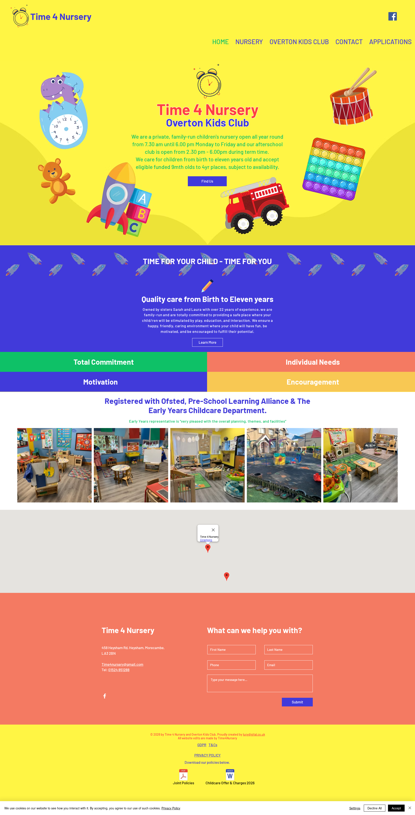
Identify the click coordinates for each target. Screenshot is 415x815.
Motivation (100, 381)
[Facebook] (392, 16)
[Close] (409, 808)
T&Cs (213, 745)
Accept (396, 808)
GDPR (201, 745)
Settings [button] (354, 808)
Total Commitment (103, 361)
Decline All (374, 808)
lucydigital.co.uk (254, 734)
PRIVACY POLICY (207, 755)
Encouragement (313, 381)
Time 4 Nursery (60, 16)
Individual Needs (313, 361)
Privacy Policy (170, 808)
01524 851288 (118, 669)
